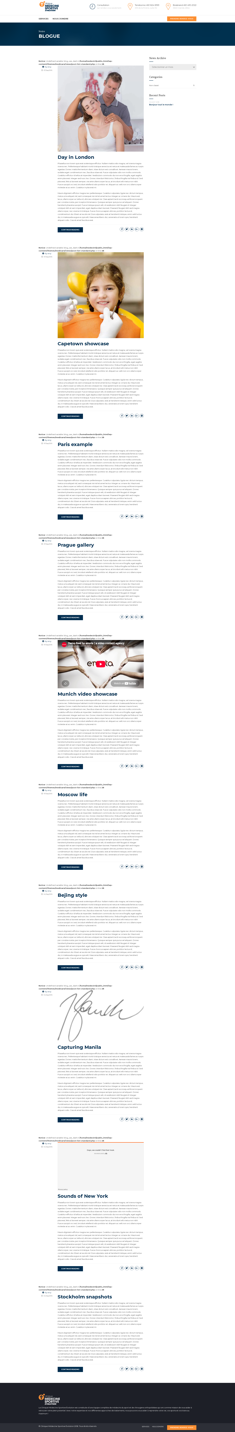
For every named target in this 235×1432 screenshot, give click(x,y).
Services (44, 19)
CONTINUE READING (70, 230)
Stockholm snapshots (85, 1297)
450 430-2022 (189, 5)
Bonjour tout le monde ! (161, 104)
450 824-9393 (152, 5)
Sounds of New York (83, 1196)
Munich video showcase (87, 694)
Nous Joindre (60, 19)
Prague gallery (76, 545)
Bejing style (72, 895)
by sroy (48, 67)
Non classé (154, 85)
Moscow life (72, 794)
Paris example (75, 444)
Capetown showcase (83, 344)
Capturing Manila (79, 1047)
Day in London (76, 157)
